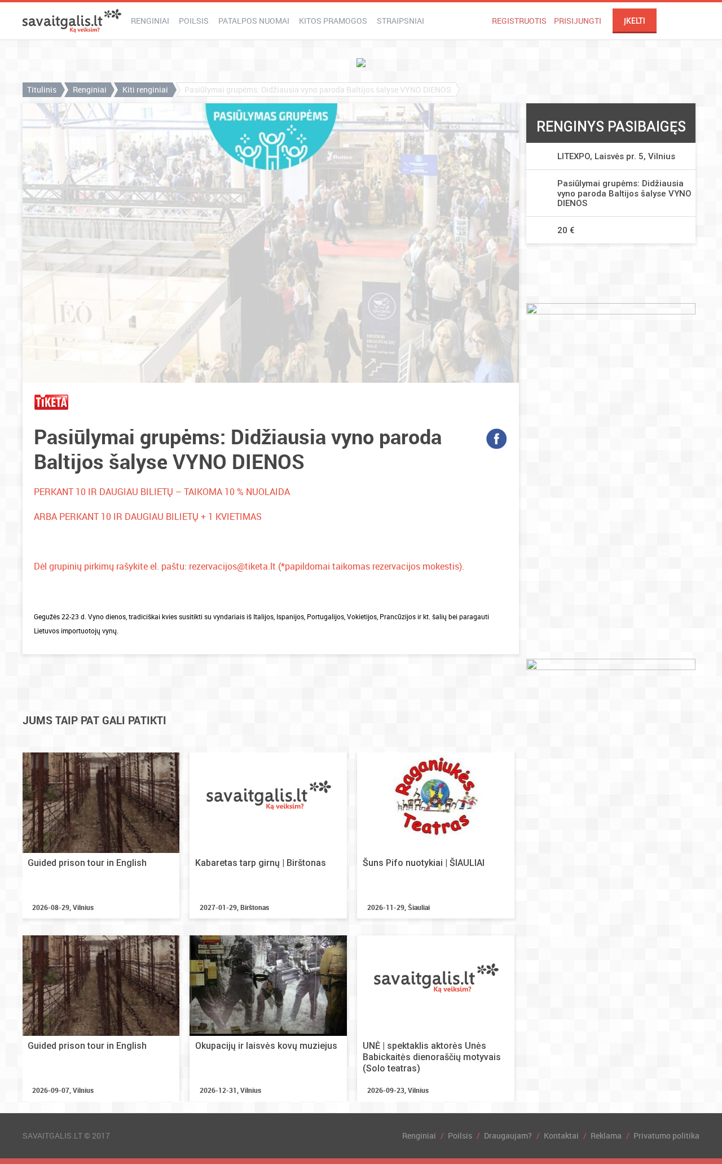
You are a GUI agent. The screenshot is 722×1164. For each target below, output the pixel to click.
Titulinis (41, 89)
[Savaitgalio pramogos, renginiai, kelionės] (72, 21)
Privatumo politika (666, 1135)
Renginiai (150, 20)
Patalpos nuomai (253, 20)
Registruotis (519, 20)
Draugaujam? (508, 1135)
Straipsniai (400, 20)
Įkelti (634, 20)
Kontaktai (561, 1135)
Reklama (606, 1135)
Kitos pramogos (333, 20)
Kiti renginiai (145, 89)
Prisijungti (577, 20)
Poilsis (194, 20)
